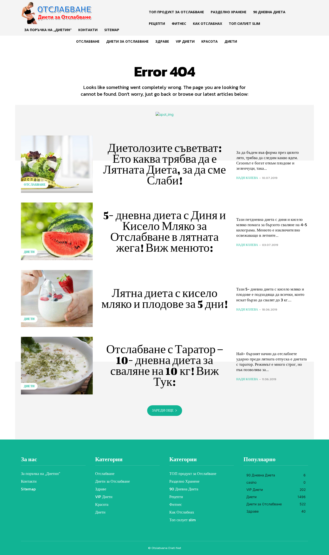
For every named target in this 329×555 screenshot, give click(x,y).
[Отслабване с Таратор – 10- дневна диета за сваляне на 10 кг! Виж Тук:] (57, 365)
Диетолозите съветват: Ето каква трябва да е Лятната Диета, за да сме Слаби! (164, 164)
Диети (29, 252)
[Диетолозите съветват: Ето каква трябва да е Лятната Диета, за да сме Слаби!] (57, 164)
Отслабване (35, 185)
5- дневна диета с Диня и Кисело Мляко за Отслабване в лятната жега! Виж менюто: (164, 231)
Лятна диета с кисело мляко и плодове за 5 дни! (164, 298)
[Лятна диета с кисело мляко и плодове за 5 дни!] (57, 298)
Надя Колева (247, 178)
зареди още (163, 410)
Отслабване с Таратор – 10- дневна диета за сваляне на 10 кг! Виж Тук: (164, 365)
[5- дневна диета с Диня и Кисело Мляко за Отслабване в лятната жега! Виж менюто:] (57, 231)
